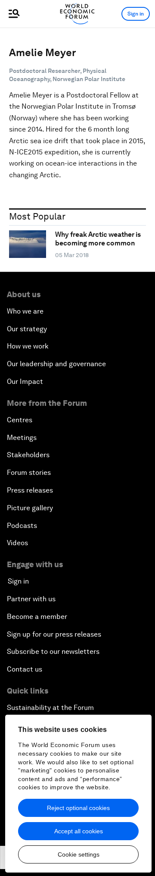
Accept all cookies (78, 831)
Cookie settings (78, 854)
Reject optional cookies (78, 807)
